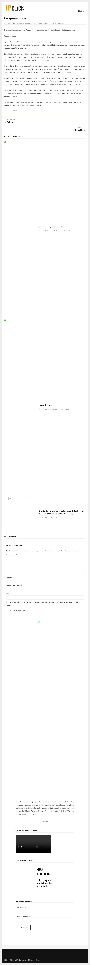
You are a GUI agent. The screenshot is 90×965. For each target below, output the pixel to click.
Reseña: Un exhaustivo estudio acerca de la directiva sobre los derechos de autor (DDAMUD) (20, 514)
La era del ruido (20, 407)
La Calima (8, 122)
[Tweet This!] (5, 112)
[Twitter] (6, 953)
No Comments (57, 23)
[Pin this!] (16, 112)
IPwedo (38, 960)
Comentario (11, 555)
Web (7, 594)
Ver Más (45, 821)
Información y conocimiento (20, 229)
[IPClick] (15, 11)
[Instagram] (11, 953)
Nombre (10, 577)
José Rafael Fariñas (27, 23)
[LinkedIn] (16, 953)
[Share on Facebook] (8, 112)
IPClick (30, 960)
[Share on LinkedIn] (12, 112)
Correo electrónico (14, 586)
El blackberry (80, 130)
